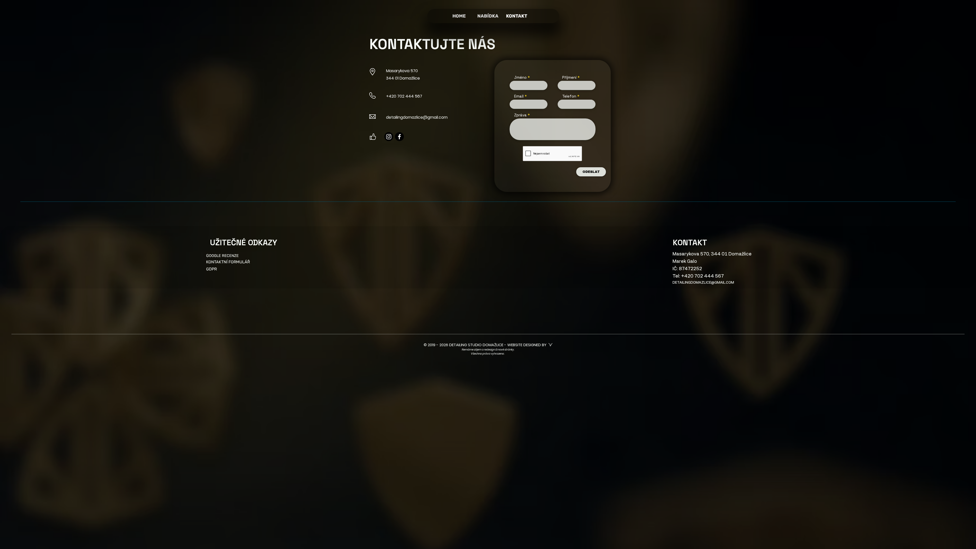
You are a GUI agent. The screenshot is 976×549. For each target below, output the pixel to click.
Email (519, 96)
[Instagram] (388, 136)
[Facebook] (399, 136)
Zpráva (520, 115)
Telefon (569, 96)
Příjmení (569, 77)
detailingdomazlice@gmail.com (417, 117)
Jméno (520, 77)
